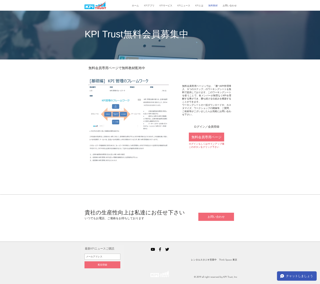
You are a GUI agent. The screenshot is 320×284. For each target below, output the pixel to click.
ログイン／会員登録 (206, 126)
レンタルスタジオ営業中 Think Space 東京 (214, 259)
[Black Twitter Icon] (167, 249)
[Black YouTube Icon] (152, 249)
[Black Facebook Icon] (160, 249)
